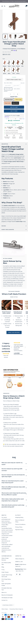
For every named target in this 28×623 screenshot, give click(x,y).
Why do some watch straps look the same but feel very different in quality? (14, 493)
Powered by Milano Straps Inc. (16, 609)
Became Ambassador (7, 595)
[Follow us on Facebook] (16, 574)
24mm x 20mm (17, 88)
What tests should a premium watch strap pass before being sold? (13, 505)
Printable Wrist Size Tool (7, 588)
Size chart (22, 82)
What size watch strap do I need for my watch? (12, 463)
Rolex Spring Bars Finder (6, 584)
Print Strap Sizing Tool (14, 79)
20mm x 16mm (16, 85)
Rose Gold (7, 103)
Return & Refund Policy (19, 520)
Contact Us (4, 600)
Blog (3, 567)
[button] (12, 347)
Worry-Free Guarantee (8, 229)
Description (5, 143)
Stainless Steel (9, 99)
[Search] (4, 6)
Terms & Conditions (20, 524)
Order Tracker (5, 572)
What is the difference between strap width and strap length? (13, 487)
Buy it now (14, 111)
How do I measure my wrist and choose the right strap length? (13, 475)
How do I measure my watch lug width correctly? (12, 469)
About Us (4, 592)
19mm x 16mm (8, 85)
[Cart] (25, 6)
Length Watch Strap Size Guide (7, 575)
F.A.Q (3, 569)
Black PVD (15, 103)
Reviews (4, 225)
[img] (6, 354)
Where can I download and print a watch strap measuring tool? (13, 481)
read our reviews (14, 332)
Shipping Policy (19, 517)
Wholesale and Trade (7, 597)
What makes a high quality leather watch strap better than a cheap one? (13, 499)
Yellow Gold (18, 99)
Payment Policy (19, 529)
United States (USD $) (7, 605)
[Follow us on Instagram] (19, 574)
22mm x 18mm (8, 88)
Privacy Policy (18, 527)
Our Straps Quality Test (6, 563)
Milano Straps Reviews (5, 559)
